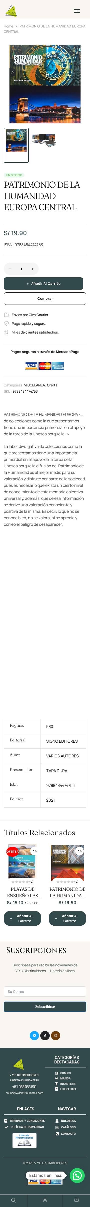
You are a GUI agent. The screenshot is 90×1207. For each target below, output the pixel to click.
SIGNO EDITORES (62, 741)
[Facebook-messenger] (34, 1035)
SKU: (8, 391)
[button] (80, 49)
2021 (50, 800)
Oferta (52, 385)
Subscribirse (45, 1006)
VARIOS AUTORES (62, 756)
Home (8, 26)
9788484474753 (60, 785)
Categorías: (13, 385)
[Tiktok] (45, 1035)
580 (49, 726)
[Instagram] (55, 1035)
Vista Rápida (34, 851)
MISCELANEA (34, 385)
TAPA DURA (56, 770)
